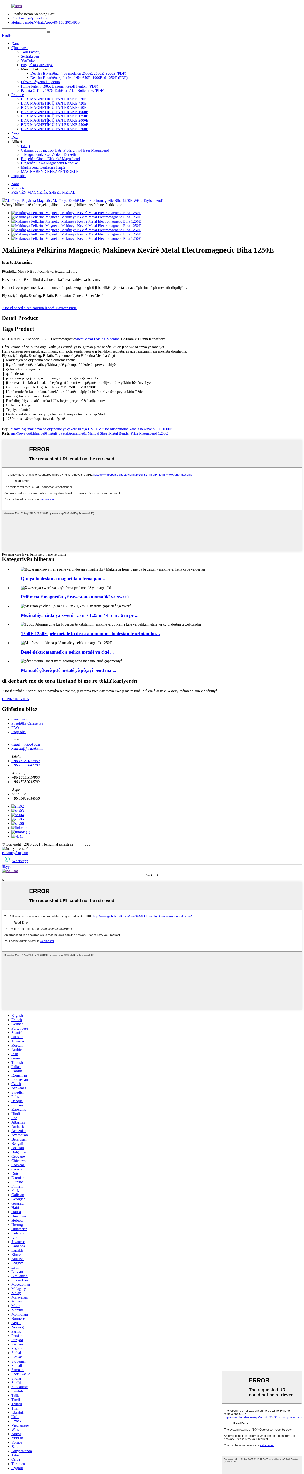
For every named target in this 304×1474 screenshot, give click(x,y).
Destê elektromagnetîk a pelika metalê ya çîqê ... (67, 651)
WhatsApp (20, 861)
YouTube (28, 61)
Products (17, 95)
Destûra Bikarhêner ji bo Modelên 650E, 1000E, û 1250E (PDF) (79, 78)
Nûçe (15, 133)
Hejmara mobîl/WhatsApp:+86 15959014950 (45, 22)
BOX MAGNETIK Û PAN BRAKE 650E (53, 108)
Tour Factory (30, 52)
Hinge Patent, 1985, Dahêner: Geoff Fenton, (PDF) (59, 86)
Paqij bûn (18, 176)
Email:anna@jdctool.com (30, 18)
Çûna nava (19, 48)
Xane (15, 43)
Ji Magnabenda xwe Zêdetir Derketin (49, 154)
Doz (14, 137)
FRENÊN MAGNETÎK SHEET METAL (43, 192)
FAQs (25, 146)
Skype (6, 867)
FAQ (15, 728)
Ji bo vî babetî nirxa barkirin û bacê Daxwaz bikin (39, 308)
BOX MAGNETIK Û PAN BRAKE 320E (53, 99)
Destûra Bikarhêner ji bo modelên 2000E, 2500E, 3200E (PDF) (78, 73)
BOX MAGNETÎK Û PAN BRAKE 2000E (54, 120)
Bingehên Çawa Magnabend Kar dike (49, 163)
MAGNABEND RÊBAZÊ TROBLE (50, 172)
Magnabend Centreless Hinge (43, 167)
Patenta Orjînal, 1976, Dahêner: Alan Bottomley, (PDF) (62, 90)
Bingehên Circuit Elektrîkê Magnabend (50, 159)
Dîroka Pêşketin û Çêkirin (40, 82)
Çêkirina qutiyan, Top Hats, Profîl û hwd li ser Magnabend (65, 150)
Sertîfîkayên (30, 56)
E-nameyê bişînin (15, 853)
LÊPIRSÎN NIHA (15, 699)
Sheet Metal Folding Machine (97, 339)
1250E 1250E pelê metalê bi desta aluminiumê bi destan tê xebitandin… (90, 633)
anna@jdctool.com (25, 744)
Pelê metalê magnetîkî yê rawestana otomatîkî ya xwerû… (77, 596)
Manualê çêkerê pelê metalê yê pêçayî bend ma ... (68, 670)
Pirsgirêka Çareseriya (37, 65)
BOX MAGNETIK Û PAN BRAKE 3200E (54, 129)
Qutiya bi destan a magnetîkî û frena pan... (63, 578)
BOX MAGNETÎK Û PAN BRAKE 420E (53, 103)
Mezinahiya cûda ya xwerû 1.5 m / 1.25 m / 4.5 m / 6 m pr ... (79, 615)
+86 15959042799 (25, 765)
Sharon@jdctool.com (27, 748)
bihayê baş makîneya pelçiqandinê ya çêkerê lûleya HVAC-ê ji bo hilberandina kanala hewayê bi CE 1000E (91, 429)
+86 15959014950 (25, 761)
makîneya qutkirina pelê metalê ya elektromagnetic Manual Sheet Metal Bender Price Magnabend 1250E (89, 433)
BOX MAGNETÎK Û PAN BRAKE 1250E (54, 116)
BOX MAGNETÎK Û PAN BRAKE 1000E (54, 112)
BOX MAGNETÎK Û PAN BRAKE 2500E (54, 125)
